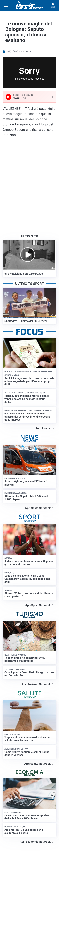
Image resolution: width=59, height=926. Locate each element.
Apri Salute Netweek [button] (37, 763)
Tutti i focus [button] (43, 428)
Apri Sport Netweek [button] (38, 605)
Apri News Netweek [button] (38, 508)
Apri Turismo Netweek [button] (36, 684)
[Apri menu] (6, 5)
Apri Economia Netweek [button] (35, 841)
